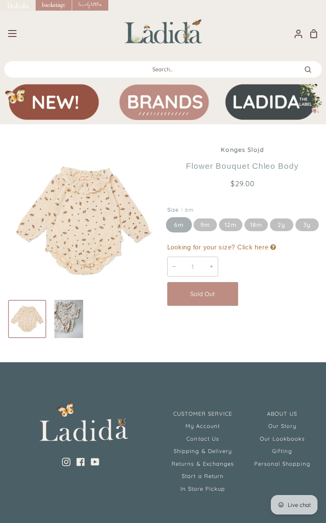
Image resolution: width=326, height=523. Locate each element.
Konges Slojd (242, 150)
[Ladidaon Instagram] (66, 462)
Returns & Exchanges (202, 463)
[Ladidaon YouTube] (95, 462)
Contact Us (202, 438)
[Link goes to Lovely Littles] (90, 5)
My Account (202, 425)
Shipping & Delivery (203, 450)
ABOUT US (282, 413)
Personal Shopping (282, 463)
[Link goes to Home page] (18, 5)
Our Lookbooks (282, 438)
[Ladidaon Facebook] (80, 462)
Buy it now (280, 294)
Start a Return (203, 476)
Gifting (282, 450)
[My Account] (295, 34)
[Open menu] (8, 33)
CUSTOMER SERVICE (203, 413)
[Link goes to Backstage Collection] (54, 5)
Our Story (282, 425)
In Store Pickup (202, 488)
